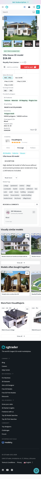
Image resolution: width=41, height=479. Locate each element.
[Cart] (29, 7)
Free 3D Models (7, 389)
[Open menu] (3, 7)
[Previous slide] (4, 28)
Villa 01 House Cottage (8, 330)
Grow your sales (7, 404)
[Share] (33, 72)
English (27, 462)
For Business (6, 378)
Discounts (5, 396)
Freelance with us (8, 412)
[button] (34, 12)
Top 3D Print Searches (9, 419)
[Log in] (34, 7)
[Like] (8, 72)
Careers (4, 366)
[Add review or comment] (37, 204)
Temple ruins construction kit (10, 294)
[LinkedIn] (3, 470)
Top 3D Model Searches (10, 415)
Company (5, 358)
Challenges (5, 430)
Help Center (6, 370)
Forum (4, 434)
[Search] (38, 12)
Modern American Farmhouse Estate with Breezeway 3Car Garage (20, 256)
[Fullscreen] (4, 18)
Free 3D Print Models (9, 393)
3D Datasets (6, 381)
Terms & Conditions (8, 462)
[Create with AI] (24, 7)
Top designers (6, 427)
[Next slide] (37, 28)
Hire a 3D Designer (8, 385)
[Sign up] (38, 7)
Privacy (19, 462)
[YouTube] (7, 470)
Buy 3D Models (6, 374)
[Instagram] (12, 470)
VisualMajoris (17, 140)
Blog (3, 362)
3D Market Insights (8, 408)
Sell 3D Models (7, 400)
